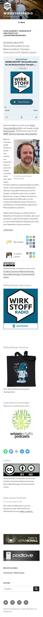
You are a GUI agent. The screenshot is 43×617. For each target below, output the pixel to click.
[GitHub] (33, 237)
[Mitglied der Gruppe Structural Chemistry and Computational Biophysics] (27, 243)
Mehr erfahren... (26, 511)
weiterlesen (8, 230)
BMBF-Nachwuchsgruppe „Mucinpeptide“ (20, 134)
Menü (23, 22)
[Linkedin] (30, 243)
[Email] (30, 257)
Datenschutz (19, 573)
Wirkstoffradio (18, 13)
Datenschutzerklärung (11, 609)
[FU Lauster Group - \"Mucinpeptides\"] (30, 253)
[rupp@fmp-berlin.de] (33, 240)
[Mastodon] (27, 240)
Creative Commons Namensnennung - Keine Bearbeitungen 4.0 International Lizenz (19, 274)
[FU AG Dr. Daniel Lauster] (27, 253)
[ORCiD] (30, 237)
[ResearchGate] (30, 240)
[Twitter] (27, 237)
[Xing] (33, 243)
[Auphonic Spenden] (33, 246)
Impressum (8, 573)
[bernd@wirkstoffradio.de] (30, 246)
